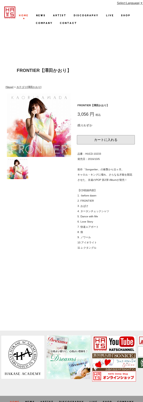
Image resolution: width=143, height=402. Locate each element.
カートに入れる (105, 140)
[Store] (9, 87)
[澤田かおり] (28, 87)
